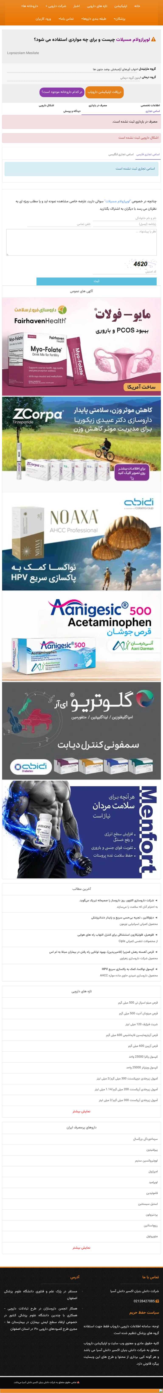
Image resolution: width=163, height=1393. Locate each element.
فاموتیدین (152, 1193)
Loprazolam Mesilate (23, 53)
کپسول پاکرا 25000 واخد (143, 1057)
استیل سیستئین (148, 1204)
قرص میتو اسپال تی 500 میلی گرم (138, 1003)
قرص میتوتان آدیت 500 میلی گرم (138, 1013)
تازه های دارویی (97, 6)
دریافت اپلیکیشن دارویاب (104, 92)
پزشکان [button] (120, 19)
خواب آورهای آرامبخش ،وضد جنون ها (115, 69)
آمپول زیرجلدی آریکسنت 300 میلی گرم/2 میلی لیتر (128, 1100)
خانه (137, 6)
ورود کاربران (43, 19)
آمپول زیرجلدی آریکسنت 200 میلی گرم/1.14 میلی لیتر (126, 1089)
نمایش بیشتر (81, 1111)
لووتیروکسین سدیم (146, 1161)
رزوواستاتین (151, 1225)
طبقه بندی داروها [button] (94, 19)
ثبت (96, 281)
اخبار (76, 6)
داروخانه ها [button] (30, 6)
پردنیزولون (152, 1215)
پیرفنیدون (152, 1150)
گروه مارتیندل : (146, 69)
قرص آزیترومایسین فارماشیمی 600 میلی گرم (132, 1035)
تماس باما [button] (67, 19)
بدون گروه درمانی (130, 78)
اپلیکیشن (120, 6)
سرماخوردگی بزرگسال (145, 1139)
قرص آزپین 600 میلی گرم (143, 1046)
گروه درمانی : (148, 77)
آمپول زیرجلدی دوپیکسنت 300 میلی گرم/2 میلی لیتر (127, 1078)
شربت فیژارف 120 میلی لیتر (141, 1024)
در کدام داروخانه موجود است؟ (62, 92)
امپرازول (153, 1171)
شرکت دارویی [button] (56, 6)
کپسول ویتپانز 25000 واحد (142, 1067)
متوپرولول (152, 1236)
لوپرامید (153, 1182)
